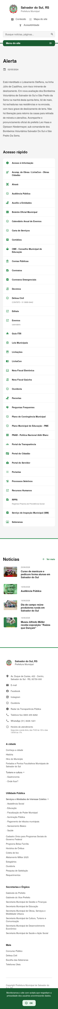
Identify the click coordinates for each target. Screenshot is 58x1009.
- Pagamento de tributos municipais (22, 821)
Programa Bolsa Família (17, 843)
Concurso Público (14, 950)
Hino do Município (14, 758)
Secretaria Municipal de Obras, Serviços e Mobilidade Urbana (26, 912)
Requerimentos (13, 875)
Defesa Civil (11, 955)
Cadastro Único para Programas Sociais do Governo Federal (26, 838)
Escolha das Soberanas (17, 959)
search (52, 34)
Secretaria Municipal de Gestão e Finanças (26, 901)
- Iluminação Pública (15, 816)
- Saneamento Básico (16, 825)
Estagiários (11, 861)
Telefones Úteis (13, 964)
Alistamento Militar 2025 (17, 857)
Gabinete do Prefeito (15, 892)
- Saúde (9, 830)
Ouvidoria (10, 866)
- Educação (11, 808)
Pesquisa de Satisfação (17, 870)
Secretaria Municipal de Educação (22, 906)
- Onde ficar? (12, 781)
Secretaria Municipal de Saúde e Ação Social (27, 933)
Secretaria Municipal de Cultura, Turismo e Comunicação (26, 920)
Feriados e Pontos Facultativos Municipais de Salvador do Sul (27, 765)
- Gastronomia (12, 776)
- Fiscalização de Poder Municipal (22, 812)
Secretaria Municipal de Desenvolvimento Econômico (25, 927)
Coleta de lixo (12, 852)
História (9, 754)
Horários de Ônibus (15, 848)
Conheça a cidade (14, 749)
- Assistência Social (15, 803)
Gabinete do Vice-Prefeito (18, 897)
